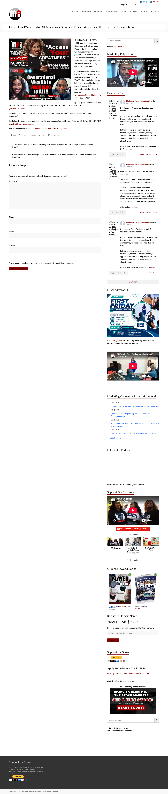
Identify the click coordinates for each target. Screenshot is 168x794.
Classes (133, 11)
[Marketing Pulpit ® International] (15, 9)
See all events (115, 438)
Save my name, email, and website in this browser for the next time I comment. (41, 263)
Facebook (38, 128)
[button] (135, 534)
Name (12, 217)
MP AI (124, 11)
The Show (98, 11)
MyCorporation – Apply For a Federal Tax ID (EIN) (128, 673)
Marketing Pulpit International (138, 101)
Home (75, 11)
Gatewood (54, 792)
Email (12, 231)
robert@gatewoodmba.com (23, 124)
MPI (14, 135)
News (43, 135)
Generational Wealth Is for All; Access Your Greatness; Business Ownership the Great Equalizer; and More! (54, 155)
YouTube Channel (120, 46)
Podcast (144, 11)
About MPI (86, 11)
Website (12, 245)
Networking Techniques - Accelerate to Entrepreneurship (135, 406)
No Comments (55, 135)
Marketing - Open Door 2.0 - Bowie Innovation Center (133, 433)
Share (155, 154)
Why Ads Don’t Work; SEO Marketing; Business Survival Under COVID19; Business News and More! (52, 145)
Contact (155, 11)
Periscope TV (60, 128)
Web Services (112, 11)
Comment (14, 181)
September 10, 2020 (28, 135)
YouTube (47, 128)
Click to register (114, 340)
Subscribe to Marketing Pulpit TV (134, 528)
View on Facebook (145, 154)
